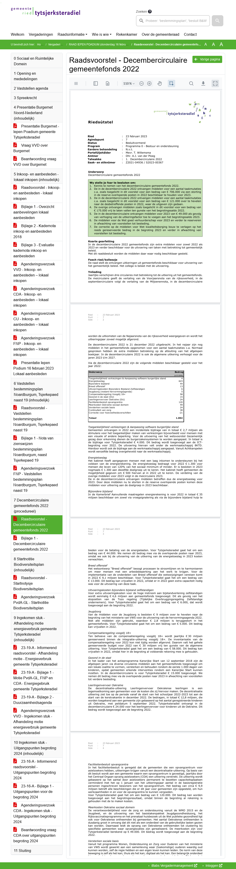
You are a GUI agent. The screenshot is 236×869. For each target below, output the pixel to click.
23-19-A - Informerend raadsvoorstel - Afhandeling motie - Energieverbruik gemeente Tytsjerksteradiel (35, 656)
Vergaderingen (41, 34)
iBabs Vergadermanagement (172, 865)
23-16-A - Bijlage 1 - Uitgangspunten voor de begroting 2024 (33, 791)
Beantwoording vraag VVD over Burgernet (34, 161)
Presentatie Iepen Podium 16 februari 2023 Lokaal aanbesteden (33, 368)
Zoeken (141, 11)
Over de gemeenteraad (160, 34)
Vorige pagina (209, 59)
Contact (190, 34)
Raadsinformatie (71, 34)
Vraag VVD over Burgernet (30, 148)
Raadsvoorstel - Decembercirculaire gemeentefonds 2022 (30, 524)
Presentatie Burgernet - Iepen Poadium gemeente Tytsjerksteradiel (36, 131)
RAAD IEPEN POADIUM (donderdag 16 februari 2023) (103, 44)
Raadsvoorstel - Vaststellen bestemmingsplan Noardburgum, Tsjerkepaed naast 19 (35, 419)
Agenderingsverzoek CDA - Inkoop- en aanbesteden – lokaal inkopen (34, 297)
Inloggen (212, 865)
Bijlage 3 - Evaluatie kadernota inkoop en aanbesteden (33, 250)
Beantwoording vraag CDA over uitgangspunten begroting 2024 (34, 835)
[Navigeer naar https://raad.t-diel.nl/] (45, 18)
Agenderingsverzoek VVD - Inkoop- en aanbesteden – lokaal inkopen (34, 272)
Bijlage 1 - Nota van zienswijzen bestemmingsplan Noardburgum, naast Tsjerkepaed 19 (33, 449)
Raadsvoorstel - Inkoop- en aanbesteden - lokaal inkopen (36, 193)
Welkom (17, 34)
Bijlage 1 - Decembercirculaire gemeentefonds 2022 (30, 543)
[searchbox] (173, 20)
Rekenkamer (126, 34)
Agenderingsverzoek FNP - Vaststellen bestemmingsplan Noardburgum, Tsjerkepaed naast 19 (35, 479)
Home (41, 44)
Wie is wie (100, 34)
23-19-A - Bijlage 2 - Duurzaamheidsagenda (33, 700)
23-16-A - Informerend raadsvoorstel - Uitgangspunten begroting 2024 (35, 769)
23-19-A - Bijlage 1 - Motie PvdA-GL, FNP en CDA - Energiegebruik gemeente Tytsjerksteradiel (35, 680)
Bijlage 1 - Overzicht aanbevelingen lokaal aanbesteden (33, 212)
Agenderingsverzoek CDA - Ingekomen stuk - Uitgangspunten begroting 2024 (34, 813)
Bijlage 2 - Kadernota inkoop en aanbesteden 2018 (34, 231)
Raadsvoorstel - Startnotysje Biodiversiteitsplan (30, 583)
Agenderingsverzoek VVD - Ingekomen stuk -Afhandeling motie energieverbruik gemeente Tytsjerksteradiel (34, 722)
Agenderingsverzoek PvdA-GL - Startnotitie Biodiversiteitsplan (34, 602)
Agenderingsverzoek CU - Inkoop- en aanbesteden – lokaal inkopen (34, 321)
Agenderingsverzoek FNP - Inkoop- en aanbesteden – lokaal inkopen (34, 346)
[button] (217, 20)
